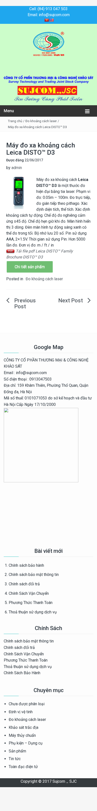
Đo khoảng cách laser (41, 121)
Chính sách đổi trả (24, 584)
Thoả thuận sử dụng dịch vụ (33, 612)
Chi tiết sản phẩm (30, 266)
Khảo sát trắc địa (23, 727)
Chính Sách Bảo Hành (22, 672)
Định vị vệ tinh (21, 711)
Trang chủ (15, 121)
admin (16, 167)
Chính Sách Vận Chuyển (29, 593)
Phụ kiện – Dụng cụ (26, 743)
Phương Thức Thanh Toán (30, 602)
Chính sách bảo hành (26, 565)
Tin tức (15, 758)
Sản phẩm (17, 751)
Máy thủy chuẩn (22, 735)
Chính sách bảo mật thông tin (34, 574)
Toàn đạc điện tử (23, 766)
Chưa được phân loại (27, 704)
